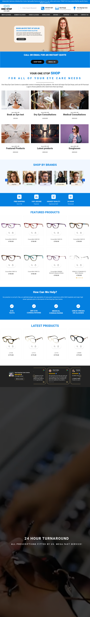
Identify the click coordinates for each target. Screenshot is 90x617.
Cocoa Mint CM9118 (11, 271)
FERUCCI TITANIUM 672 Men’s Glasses (79, 272)
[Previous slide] (6, 180)
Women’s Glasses (20, 14)
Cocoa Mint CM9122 (79, 239)
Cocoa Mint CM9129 (11, 239)
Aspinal (14, 184)
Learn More (45, 118)
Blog (76, 14)
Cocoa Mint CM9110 (33, 271)
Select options (13, 233)
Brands (55, 14)
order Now (15, 152)
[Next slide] (83, 180)
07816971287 (49, 8)
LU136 (11, 353)
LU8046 (79, 353)
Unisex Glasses (34, 14)
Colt (76, 184)
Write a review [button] (19, 379)
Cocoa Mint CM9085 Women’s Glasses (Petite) (56, 272)
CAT (45, 184)
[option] (14, 179)
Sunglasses (46, 14)
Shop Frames (21, 39)
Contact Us (84, 14)
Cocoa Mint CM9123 (56, 239)
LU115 (56, 353)
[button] (80, 376)
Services (66, 14)
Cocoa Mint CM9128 (33, 239)
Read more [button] (61, 381)
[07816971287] (43, 8)
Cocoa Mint (60, 184)
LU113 (34, 353)
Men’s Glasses (6, 14)
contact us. (47, 2)
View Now (15, 118)
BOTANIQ (29, 184)
